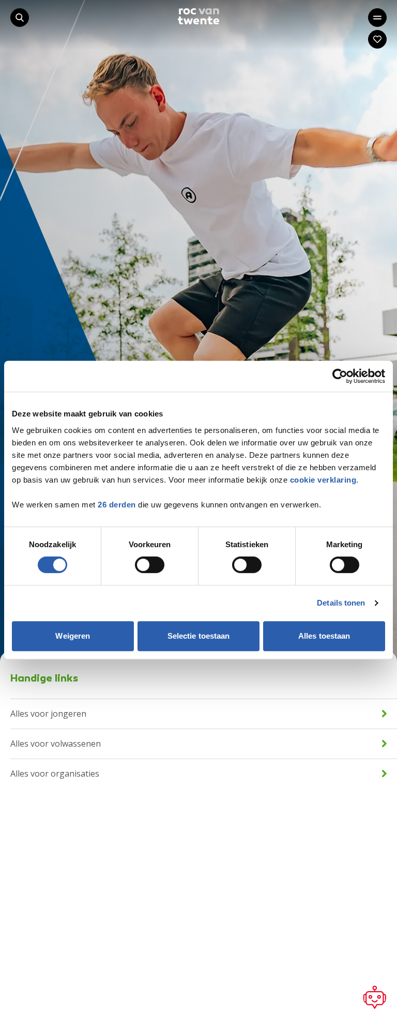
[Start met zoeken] (19, 17)
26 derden (117, 504)
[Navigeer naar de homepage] (198, 16)
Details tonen (341, 602)
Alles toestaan (324, 635)
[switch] (149, 565)
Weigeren (72, 635)
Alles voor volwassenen (55, 743)
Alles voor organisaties (54, 773)
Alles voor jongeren (48, 713)
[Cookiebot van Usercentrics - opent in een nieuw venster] (340, 376)
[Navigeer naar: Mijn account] (377, 39)
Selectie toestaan (198, 635)
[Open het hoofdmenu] (377, 17)
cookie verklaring (323, 479)
